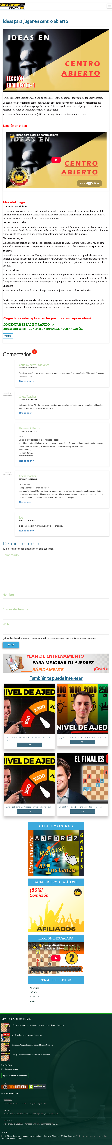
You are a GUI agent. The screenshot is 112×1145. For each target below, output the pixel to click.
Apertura (34, 988)
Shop (5, 1132)
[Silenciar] (75, 969)
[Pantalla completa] (79, 969)
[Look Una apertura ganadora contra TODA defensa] (5, 1057)
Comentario (11, 555)
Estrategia (35, 996)
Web (6, 624)
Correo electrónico (15, 609)
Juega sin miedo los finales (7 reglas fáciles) (80, 807)
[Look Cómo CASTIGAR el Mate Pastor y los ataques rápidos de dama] (5, 1027)
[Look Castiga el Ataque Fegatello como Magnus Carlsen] (5, 1047)
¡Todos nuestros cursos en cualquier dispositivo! (25, 1103)
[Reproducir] (33, 969)
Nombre (8, 595)
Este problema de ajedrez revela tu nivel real (28, 807)
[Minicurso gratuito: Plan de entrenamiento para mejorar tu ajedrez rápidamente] (56, 663)
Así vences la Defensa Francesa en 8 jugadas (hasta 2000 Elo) (31, 1113)
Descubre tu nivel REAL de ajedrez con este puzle (28, 738)
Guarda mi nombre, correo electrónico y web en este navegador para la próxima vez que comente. (50, 638)
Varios (33, 1001)
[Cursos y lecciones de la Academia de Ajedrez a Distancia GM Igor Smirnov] (12, 6)
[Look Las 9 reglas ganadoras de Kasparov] (5, 1037)
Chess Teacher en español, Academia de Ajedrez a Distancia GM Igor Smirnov (41, 1136)
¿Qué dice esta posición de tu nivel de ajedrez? (82, 737)
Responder (26, 381)
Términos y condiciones (11, 1138)
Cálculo (33, 992)
